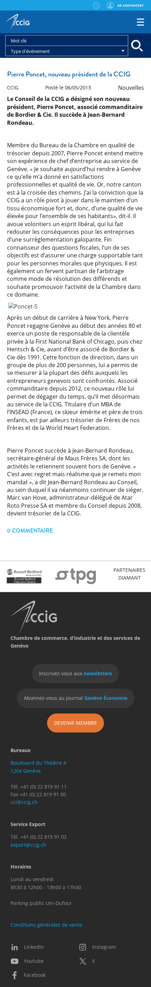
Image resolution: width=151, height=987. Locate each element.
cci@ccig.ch (24, 802)
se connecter (130, 5)
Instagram (104, 947)
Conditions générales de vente (46, 924)
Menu (140, 22)
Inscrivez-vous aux (75, 673)
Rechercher (96, 5)
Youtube (34, 961)
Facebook (35, 975)
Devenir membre (75, 722)
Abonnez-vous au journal (75, 698)
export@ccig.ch (28, 844)
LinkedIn (34, 947)
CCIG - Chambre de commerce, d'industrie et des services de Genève (17, 23)
